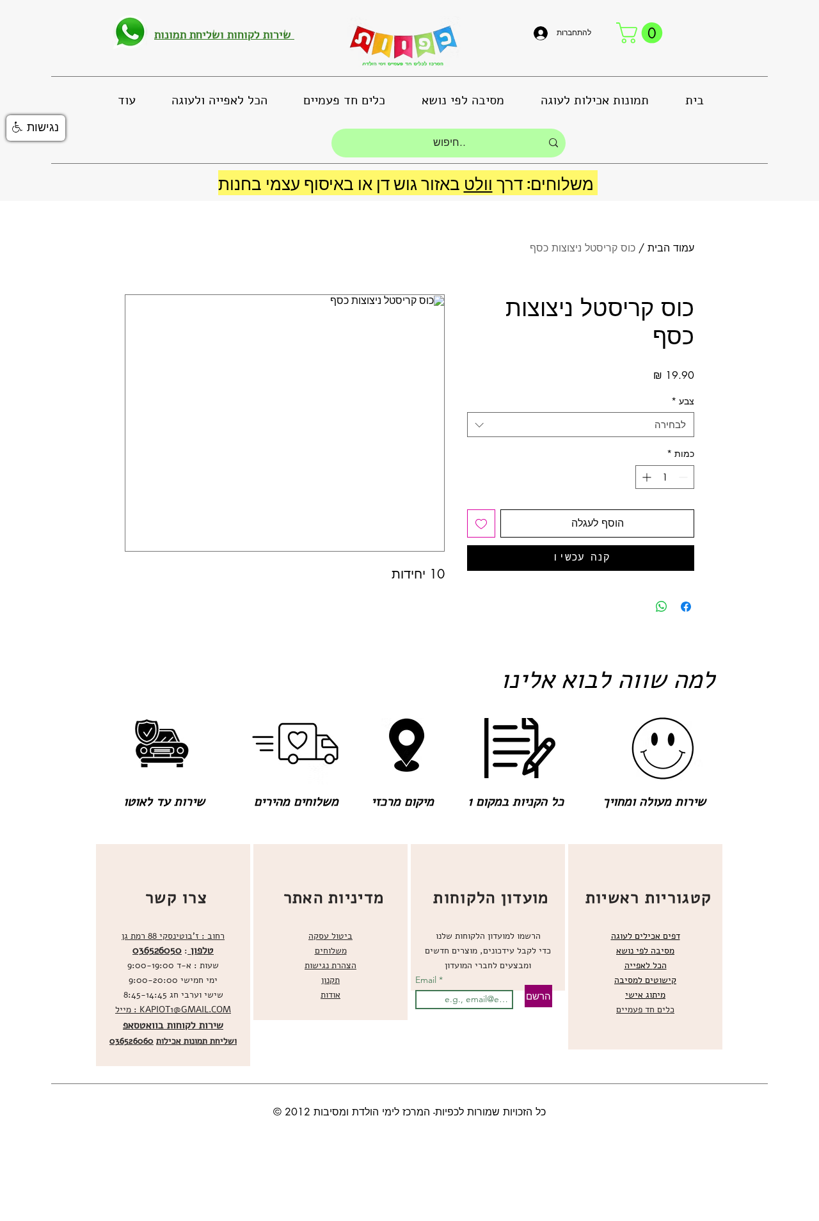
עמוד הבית (671, 248)
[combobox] (580, 424)
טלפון (200, 950)
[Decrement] (684, 477)
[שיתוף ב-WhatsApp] (661, 606)
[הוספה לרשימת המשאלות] (481, 523)
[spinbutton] (664, 477)
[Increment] (645, 477)
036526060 (131, 1041)
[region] (173, 955)
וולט (478, 182)
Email (427, 979)
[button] (641, 33)
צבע (682, 401)
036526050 (157, 950)
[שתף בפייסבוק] (686, 606)
